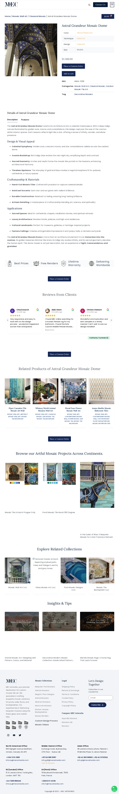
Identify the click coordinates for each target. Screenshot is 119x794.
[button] (111, 320)
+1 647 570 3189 (13, 757)
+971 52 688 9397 (49, 757)
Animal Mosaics (42, 698)
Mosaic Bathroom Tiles (101, 423)
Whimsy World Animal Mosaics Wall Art (45, 409)
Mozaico (65, 726)
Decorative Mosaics (83, 94)
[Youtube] (14, 735)
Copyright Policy (69, 705)
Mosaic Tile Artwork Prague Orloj (20, 512)
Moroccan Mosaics (43, 705)
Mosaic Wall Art (19, 16)
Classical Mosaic (37, 16)
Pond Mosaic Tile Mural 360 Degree (58, 512)
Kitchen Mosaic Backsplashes (42, 710)
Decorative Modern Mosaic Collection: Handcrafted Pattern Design (57, 660)
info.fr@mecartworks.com (52, 784)
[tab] (12, 120)
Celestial (81, 44)
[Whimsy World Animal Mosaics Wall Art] (45, 391)
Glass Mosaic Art (45, 587)
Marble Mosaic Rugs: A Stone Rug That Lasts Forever (95, 659)
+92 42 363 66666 (85, 757)
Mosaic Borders (42, 716)
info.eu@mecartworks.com (17, 784)
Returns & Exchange (70, 690)
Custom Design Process (46, 721)
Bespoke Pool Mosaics (45, 686)
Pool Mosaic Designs (73, 588)
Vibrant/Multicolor (85, 33)
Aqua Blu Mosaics (69, 718)
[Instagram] (8, 735)
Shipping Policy (68, 686)
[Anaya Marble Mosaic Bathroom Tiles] (101, 391)
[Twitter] (20, 735)
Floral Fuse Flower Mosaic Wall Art (73, 409)
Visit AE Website (48, 763)
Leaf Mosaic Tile (48, 417)
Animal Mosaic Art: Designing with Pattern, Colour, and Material (20, 659)
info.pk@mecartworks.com (88, 760)
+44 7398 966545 (13, 781)
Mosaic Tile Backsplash (45, 419)
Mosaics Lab (67, 722)
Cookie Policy (67, 698)
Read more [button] (49, 330)
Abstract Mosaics (42, 702)
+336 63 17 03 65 (49, 781)
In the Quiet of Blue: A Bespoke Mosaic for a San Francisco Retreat (96, 535)
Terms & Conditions (70, 694)
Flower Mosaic (73, 419)
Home (7, 16)
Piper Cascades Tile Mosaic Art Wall (17, 409)
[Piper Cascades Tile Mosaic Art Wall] (17, 391)
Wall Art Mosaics (42, 690)
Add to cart (69, 73)
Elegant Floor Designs (44, 694)
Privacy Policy (67, 702)
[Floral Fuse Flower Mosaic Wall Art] (73, 391)
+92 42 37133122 (101, 757)
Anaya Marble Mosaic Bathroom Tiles (101, 409)
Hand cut (81, 38)
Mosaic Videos (42, 724)
